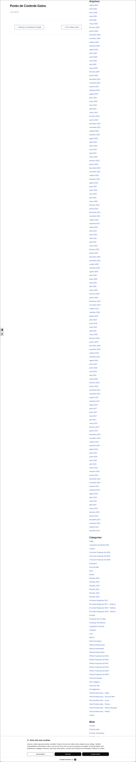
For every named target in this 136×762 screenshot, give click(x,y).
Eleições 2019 (94, 586)
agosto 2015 (93, 494)
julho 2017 (93, 408)
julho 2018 (93, 364)
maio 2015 (93, 501)
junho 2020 (93, 279)
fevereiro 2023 (94, 161)
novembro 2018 (94, 349)
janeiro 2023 (93, 164)
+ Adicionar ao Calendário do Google (29, 27)
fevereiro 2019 (94, 338)
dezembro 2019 (94, 301)
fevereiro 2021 (94, 249)
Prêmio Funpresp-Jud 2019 (99, 671)
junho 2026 (93, 12)
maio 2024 (93, 105)
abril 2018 (92, 375)
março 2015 (93, 508)
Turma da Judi (94, 685)
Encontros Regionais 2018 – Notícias (102, 608)
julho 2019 (93, 320)
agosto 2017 (93, 405)
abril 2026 (92, 20)
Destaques (93, 563)
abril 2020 (92, 286)
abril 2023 (92, 153)
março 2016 (93, 468)
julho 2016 (93, 453)
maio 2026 (93, 16)
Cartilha (92, 549)
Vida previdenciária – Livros (99, 700)
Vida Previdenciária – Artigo (99, 693)
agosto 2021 (93, 227)
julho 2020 (93, 275)
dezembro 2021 (94, 212)
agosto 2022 (93, 183)
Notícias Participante (96, 648)
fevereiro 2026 (94, 27)
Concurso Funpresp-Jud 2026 (99, 560)
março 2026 (93, 24)
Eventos (92, 615)
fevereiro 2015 (94, 512)
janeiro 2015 (93, 516)
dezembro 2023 (94, 123)
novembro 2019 (94, 305)
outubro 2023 (94, 131)
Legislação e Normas (96, 626)
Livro (91, 634)
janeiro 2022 (93, 209)
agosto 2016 (93, 449)
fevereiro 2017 (94, 427)
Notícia (91, 637)
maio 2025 (93, 61)
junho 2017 (93, 412)
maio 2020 (93, 283)
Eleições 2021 (94, 589)
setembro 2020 (94, 268)
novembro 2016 (94, 438)
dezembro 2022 (94, 168)
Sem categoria (94, 682)
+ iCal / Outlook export (71, 27)
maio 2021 (93, 238)
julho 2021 (93, 231)
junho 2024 (93, 101)
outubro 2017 (94, 397)
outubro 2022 (94, 175)
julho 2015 (93, 497)
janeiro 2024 (93, 120)
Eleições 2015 (94, 578)
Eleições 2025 (94, 597)
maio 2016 (93, 460)
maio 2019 (93, 327)
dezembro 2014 (94, 519)
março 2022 (93, 201)
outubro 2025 (94, 42)
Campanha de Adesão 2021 (99, 545)
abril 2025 (92, 64)
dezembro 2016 (94, 434)
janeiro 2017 (93, 431)
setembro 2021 (94, 223)
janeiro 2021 (93, 253)
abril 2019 (92, 331)
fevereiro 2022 (94, 205)
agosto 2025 (93, 49)
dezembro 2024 (94, 79)
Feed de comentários (96, 733)
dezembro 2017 (94, 390)
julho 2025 (93, 53)
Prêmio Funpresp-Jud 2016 (99, 659)
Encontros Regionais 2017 (98, 600)
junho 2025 (93, 57)
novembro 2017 (94, 394)
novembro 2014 (94, 523)
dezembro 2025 (94, 35)
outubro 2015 (94, 486)
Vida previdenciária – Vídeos (99, 711)
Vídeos (91, 715)
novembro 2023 (94, 127)
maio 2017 (93, 416)
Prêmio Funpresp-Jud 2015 (99, 656)
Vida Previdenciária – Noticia (99, 704)
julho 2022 (93, 186)
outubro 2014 (94, 527)
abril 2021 (92, 242)
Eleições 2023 (94, 593)
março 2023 (93, 157)
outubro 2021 (94, 220)
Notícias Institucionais (97, 645)
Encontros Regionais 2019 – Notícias (102, 611)
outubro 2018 (94, 353)
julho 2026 (93, 9)
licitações (92, 630)
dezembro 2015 (94, 479)
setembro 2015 (94, 490)
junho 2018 (93, 368)
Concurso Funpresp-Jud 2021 (99, 556)
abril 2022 (92, 198)
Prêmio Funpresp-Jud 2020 (99, 674)
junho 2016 (93, 457)
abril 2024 (92, 109)
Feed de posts (94, 729)
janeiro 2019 (93, 342)
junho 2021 (93, 234)
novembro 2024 (94, 83)
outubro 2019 (94, 308)
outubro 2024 (94, 86)
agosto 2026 (93, 5)
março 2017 (93, 423)
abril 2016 (92, 464)
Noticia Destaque (95, 641)
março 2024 (93, 112)
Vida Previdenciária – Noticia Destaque (103, 708)
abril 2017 (92, 420)
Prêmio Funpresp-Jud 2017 (99, 663)
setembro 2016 (94, 445)
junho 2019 (93, 323)
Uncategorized (94, 689)
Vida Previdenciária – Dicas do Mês (102, 697)
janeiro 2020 (93, 297)
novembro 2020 (94, 260)
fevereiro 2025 (94, 72)
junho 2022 (93, 190)
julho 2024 (93, 98)
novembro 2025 (94, 38)
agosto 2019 (93, 316)
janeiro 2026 (93, 31)
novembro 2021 (94, 216)
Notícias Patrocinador (97, 652)
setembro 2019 (94, 312)
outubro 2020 (94, 264)
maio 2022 (93, 194)
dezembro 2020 (94, 257)
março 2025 (93, 68)
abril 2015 (92, 505)
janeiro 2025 (93, 75)
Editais (91, 574)
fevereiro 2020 (94, 294)
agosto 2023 (93, 138)
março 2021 (93, 246)
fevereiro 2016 (94, 471)
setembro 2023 (94, 135)
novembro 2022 (94, 172)
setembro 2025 (94, 46)
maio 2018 (93, 371)
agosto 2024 (93, 94)
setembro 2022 (94, 179)
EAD (91, 571)
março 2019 (93, 334)
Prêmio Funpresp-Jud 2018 (99, 667)
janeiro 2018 (93, 386)
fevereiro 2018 (94, 383)
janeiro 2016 (93, 475)
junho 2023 (93, 146)
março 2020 (93, 290)
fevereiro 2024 (94, 116)
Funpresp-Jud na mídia (97, 619)
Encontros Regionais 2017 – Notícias (102, 604)
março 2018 (93, 379)
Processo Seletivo (95, 678)
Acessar (92, 726)
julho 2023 (93, 142)
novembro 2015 (94, 482)
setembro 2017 (94, 401)
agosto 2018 (93, 360)
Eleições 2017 (94, 582)
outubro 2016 (94, 442)
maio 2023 (93, 149)
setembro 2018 (94, 357)
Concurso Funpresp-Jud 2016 (99, 552)
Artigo (91, 541)
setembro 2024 (94, 90)
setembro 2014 (94, 531)
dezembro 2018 (94, 346)
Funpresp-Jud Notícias (97, 623)
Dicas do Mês (94, 567)
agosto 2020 (93, 271)
